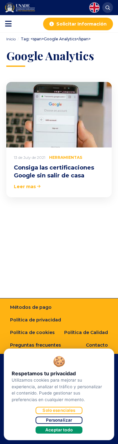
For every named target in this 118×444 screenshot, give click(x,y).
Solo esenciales (58, 410)
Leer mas (25, 186)
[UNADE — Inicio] (20, 8)
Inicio (11, 39)
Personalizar (59, 420)
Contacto (97, 345)
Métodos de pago (31, 307)
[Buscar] (107, 7)
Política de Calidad (86, 332)
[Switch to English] (94, 7)
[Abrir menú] (8, 24)
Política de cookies (32, 332)
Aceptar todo (59, 429)
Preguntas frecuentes (35, 345)
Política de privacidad (35, 320)
